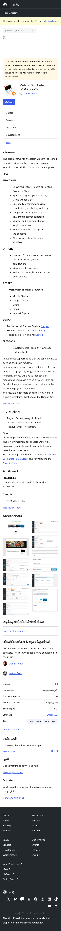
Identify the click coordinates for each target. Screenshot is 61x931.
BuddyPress (10, 879)
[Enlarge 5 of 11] (25, 591)
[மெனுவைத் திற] (56, 4)
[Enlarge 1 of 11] (25, 524)
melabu (38, 721)
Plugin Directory (10, 13)
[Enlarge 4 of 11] (25, 577)
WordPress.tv (11, 855)
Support (45, 326)
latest (30, 721)
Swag (36, 855)
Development (13, 134)
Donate (37, 850)
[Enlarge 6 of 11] (25, 606)
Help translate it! (50, 21)
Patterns (36, 830)
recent (54, 721)
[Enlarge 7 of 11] (54, 524)
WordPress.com (12, 864)
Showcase (37, 815)
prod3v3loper (30, 93)
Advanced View (11, 729)
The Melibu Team (12, 403)
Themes (36, 820)
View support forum (13, 772)
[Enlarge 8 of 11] (54, 539)
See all (54, 751)
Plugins (35, 825)
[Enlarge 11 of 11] (54, 592)
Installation (11, 127)
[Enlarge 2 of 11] (25, 541)
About (6, 815)
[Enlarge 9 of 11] (54, 554)
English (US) (52, 715)
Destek (39, 334)
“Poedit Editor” (10, 463)
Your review (9, 751)
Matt (7, 869)
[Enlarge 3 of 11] (25, 562)
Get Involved (39, 839)
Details (9, 112)
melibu (46, 721)
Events (35, 844)
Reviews (10, 120)
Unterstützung (38, 330)
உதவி (8, 142)
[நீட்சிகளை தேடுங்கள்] (33, 30)
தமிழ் (12, 892)
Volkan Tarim (15, 673)
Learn (6, 839)
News (6, 820)
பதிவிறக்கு (9, 102)
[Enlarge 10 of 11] (54, 577)
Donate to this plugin (14, 797)
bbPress (8, 874)
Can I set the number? (14, 631)
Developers (9, 850)
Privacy (7, 830)
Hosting (7, 825)
